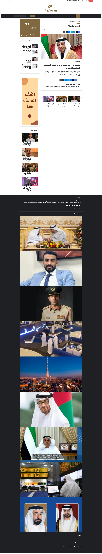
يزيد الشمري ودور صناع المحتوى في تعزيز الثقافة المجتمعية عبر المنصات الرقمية (74, 104)
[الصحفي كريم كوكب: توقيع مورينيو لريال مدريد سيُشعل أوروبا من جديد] (51, 268)
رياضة (54, 16)
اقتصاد (67, 16)
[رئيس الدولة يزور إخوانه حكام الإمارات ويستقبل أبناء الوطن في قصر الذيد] (51, 409)
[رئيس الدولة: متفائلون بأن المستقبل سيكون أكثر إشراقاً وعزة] (51, 233)
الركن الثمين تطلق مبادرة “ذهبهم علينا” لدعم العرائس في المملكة (62, 104)
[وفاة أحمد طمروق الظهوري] (35, 52)
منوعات (78, 16)
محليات (83, 16)
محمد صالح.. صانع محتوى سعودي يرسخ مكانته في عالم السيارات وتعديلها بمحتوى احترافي (26, 158)
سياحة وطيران (43, 16)
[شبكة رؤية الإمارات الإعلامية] (51, 8)
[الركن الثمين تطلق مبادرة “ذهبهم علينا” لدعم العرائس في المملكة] (61, 99)
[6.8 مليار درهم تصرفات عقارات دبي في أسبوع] (51, 374)
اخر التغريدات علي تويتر (77, 542)
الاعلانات (81, 551)
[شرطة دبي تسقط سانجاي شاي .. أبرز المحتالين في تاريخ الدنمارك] (51, 303)
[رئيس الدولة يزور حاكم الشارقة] (51, 514)
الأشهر (36, 40)
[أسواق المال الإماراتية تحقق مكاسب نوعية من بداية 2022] (51, 479)
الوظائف (82, 550)
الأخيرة (30, 40)
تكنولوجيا (49, 16)
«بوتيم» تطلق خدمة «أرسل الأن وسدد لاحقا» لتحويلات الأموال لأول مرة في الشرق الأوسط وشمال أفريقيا (26, 45)
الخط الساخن (72, 16)
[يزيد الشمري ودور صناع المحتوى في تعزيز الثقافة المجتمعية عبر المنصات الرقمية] (74, 99)
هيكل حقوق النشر (80, 549)
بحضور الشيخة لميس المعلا (33, 55)
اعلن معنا (32, 16)
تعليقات (23, 40)
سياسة (62, 16)
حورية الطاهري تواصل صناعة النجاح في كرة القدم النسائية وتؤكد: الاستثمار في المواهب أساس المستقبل (49, 105)
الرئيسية (87, 16)
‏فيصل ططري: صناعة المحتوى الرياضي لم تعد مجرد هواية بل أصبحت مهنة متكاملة (26, 59)
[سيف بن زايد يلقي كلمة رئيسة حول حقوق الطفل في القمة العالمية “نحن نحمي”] (51, 444)
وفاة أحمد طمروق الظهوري (26, 50)
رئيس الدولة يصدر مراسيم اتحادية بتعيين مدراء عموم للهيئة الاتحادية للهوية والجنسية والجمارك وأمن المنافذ (26, 66)
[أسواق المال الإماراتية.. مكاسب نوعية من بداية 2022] (51, 338)
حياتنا (58, 16)
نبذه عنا (37, 16)
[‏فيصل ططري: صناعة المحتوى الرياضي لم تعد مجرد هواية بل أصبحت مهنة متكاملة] (35, 59)
